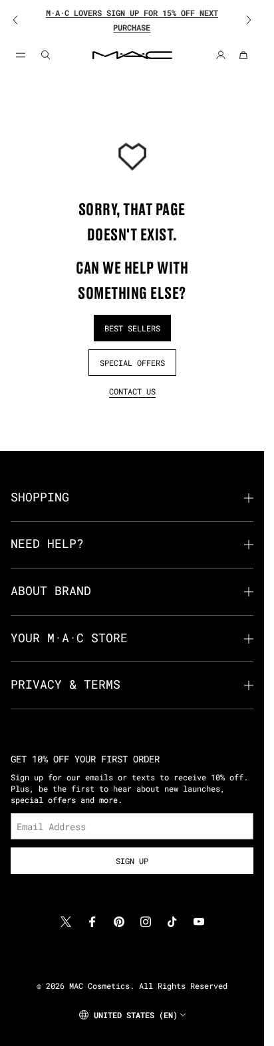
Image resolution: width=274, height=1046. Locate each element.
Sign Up (132, 860)
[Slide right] (240, 20)
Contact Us (132, 391)
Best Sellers (132, 328)
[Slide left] (24, 20)
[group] (132, 20)
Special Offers (132, 362)
